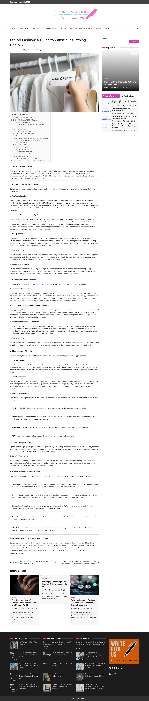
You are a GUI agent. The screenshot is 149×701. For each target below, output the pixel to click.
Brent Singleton (38, 50)
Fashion (21, 554)
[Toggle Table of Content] (46, 114)
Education (24, 28)
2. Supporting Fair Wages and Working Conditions (32, 138)
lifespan (62, 461)
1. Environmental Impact (24, 136)
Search (104, 38)
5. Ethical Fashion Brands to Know (25, 158)
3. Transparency (21, 127)
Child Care (37, 28)
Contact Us (101, 28)
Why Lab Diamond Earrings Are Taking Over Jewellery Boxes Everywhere (83, 602)
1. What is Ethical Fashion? (22, 118)
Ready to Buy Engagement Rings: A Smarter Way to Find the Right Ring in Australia (124, 126)
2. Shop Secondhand (22, 149)
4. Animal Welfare (21, 129)
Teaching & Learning (84, 28)
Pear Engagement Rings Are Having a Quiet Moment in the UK (54, 584)
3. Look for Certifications (24, 151)
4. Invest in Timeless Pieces (24, 154)
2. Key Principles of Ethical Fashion (25, 120)
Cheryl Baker (109, 87)
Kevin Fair (15, 608)
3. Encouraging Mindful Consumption (28, 140)
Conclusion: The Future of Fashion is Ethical (28, 161)
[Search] (137, 28)
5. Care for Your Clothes (23, 156)
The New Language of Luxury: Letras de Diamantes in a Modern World (24, 602)
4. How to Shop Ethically (21, 145)
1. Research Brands (22, 147)
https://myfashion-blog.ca (36, 284)
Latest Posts (109, 96)
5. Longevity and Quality (24, 131)
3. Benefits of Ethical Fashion (23, 133)
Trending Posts (129, 96)
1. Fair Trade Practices (23, 122)
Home (14, 28)
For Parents (50, 28)
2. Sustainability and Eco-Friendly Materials (30, 124)
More (106, 78)
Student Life (66, 28)
